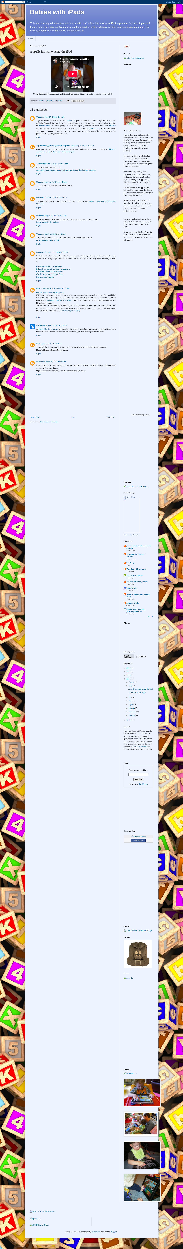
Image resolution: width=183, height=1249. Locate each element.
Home (30, 38)
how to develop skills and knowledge (50, 292)
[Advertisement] (140, 808)
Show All (150, 617)
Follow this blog (138, 840)
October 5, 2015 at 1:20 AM (55, 234)
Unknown (40, 116)
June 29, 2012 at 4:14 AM (54, 117)
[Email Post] (68, 100)
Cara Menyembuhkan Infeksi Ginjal (49, 274)
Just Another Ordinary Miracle (135, 555)
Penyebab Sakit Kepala (45, 277)
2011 (129, 678)
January (132, 715)
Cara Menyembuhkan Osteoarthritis (49, 271)
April (131, 704)
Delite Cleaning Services (48, 329)
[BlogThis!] (75, 101)
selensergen (96, 1231)
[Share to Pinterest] (82, 101)
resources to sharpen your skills (59, 300)
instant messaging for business (47, 222)
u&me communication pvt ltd (47, 240)
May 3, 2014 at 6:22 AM (85, 145)
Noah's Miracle (132, 602)
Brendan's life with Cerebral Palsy (138, 595)
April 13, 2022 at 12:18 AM (51, 343)
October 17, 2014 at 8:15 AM (56, 182)
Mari (38, 343)
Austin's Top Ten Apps (137, 692)
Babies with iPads (57, 12)
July (130, 685)
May (131, 700)
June (131, 697)
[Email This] (72, 101)
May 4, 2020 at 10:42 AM (60, 288)
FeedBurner (143, 784)
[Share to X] (77, 101)
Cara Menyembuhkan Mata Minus (49, 266)
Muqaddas (40, 361)
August (132, 682)
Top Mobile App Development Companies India (55, 145)
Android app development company (49, 170)
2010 (129, 720)
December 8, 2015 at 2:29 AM (56, 252)
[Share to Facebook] (80, 101)
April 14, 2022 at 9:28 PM (56, 361)
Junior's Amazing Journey (137, 581)
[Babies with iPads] (132, 532)
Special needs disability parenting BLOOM (135, 610)
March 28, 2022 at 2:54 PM (56, 325)
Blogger (114, 1231)
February (132, 711)
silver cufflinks (94, 128)
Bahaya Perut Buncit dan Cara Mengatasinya (53, 269)
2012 (129, 675)
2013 (129, 671)
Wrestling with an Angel (136, 569)
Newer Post (35, 417)
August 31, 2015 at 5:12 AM (55, 215)
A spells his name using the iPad (140, 689)
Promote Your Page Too (131, 535)
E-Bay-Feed (41, 325)
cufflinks (70, 120)
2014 (129, 668)
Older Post (111, 417)
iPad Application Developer (63, 151)
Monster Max (131, 588)
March (131, 708)
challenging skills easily (71, 310)
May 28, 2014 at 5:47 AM (58, 163)
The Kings (130, 562)
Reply (38, 137)
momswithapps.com (134, 575)
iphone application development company (80, 170)
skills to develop (42, 288)
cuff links (112, 125)
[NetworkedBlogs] (138, 836)
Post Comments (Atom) (49, 421)
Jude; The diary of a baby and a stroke (138, 546)
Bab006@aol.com (140, 746)
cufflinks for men (45, 125)
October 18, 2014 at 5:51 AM (56, 197)
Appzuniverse (41, 163)
